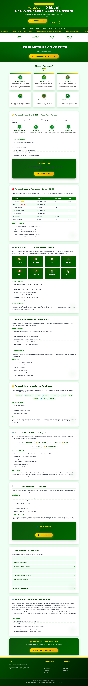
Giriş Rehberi (25, 28)
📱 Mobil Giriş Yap (44, 535)
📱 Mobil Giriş (54, 22)
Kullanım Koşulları (66, 666)
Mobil (60, 28)
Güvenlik (55, 28)
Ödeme (50, 28)
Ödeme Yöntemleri (47, 672)
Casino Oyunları (47, 668)
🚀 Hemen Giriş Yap (37, 20)
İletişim (64, 672)
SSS (64, 28)
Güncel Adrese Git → (44, 173)
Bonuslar (32, 28)
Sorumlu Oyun (65, 668)
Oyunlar (37, 28)
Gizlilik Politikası (66, 663)
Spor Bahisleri (44, 28)
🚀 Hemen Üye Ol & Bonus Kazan (44, 650)
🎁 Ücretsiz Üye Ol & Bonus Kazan (44, 56)
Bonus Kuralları (65, 670)
